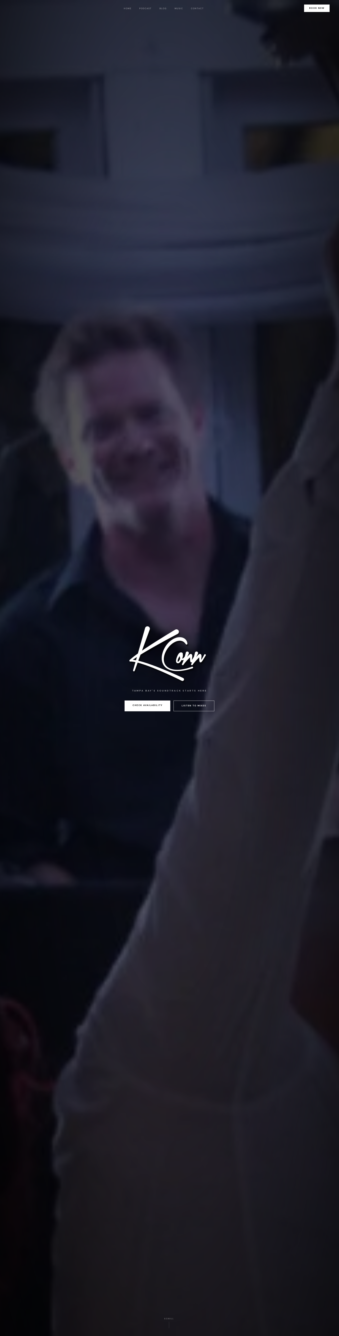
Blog (163, 8)
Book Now (317, 8)
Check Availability (147, 705)
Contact (197, 8)
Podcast (145, 8)
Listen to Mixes (194, 705)
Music (179, 8)
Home (127, 8)
